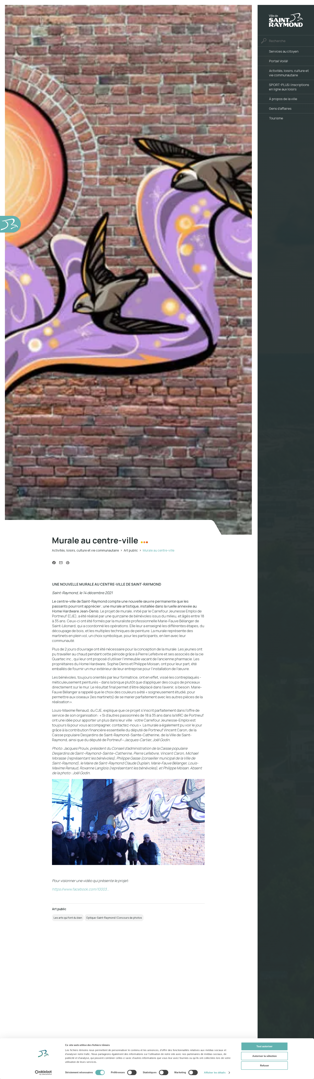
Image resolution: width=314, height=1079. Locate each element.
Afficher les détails (215, 1072)
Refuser (264, 1065)
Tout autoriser (264, 1046)
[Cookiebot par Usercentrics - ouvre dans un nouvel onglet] (43, 1072)
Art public (131, 550)
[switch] (132, 1072)
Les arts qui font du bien (68, 917)
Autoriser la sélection (264, 1056)
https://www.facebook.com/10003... (80, 889)
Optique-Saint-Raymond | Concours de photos (114, 917)
